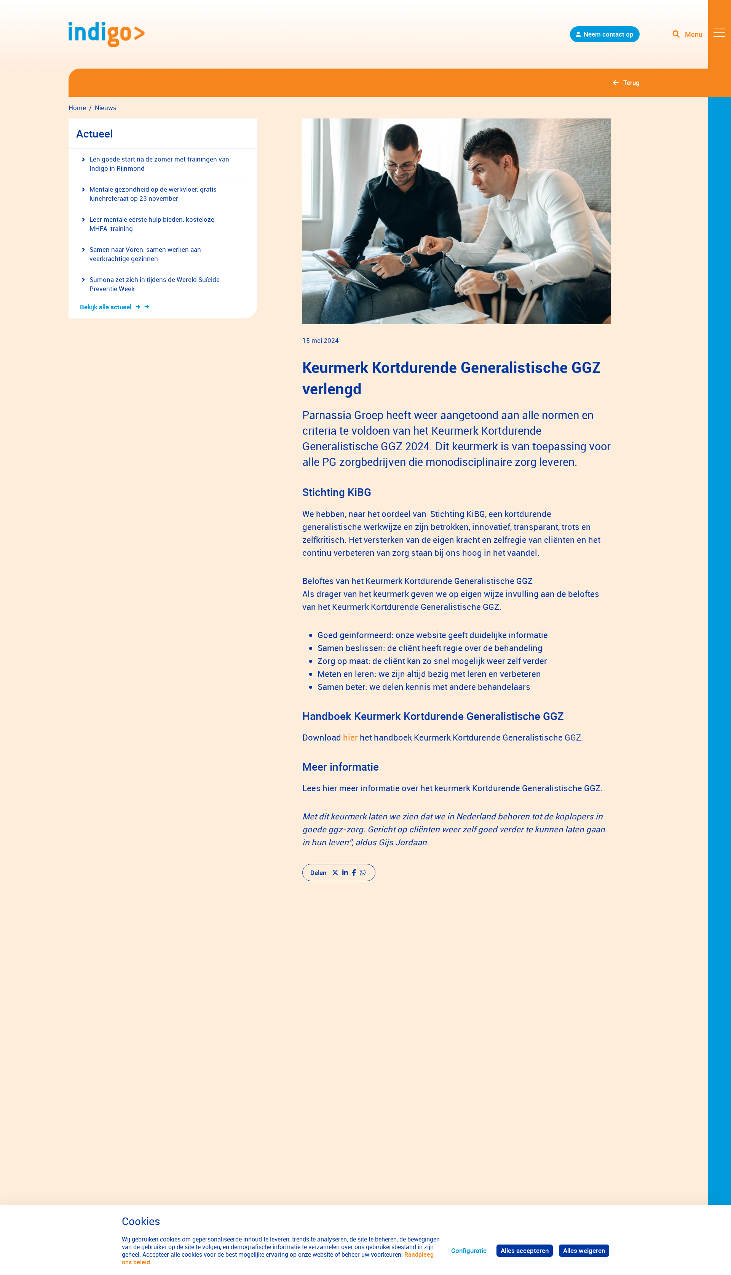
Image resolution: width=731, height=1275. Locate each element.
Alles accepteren (525, 1250)
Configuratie (469, 1250)
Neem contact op (609, 34)
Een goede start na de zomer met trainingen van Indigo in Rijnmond (159, 164)
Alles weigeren (584, 1250)
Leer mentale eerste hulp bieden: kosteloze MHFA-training (151, 224)
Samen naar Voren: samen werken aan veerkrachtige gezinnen (145, 254)
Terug (631, 82)
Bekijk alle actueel (105, 306)
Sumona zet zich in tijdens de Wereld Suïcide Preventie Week (154, 284)
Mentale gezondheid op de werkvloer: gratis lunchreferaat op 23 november (153, 194)
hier (350, 737)
